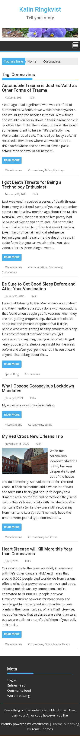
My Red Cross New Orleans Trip (32, 436)
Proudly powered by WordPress (25, 724)
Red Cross (51, 537)
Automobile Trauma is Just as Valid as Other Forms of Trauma (39, 88)
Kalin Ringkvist (40, 9)
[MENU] (76, 45)
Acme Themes (42, 729)
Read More (11, 160)
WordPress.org (18, 695)
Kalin (32, 97)
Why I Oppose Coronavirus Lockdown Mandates (38, 388)
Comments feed (19, 690)
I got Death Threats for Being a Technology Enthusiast (31, 185)
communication (37, 267)
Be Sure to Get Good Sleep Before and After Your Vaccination (39, 286)
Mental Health (61, 644)
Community (56, 267)
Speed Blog (12, 374)
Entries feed (16, 685)
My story (58, 170)
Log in (11, 680)
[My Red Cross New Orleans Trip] (25, 451)
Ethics (48, 170)
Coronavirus (35, 170)
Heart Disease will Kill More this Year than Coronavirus (37, 551)
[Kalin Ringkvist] (6, 45)
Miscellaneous (13, 170)
